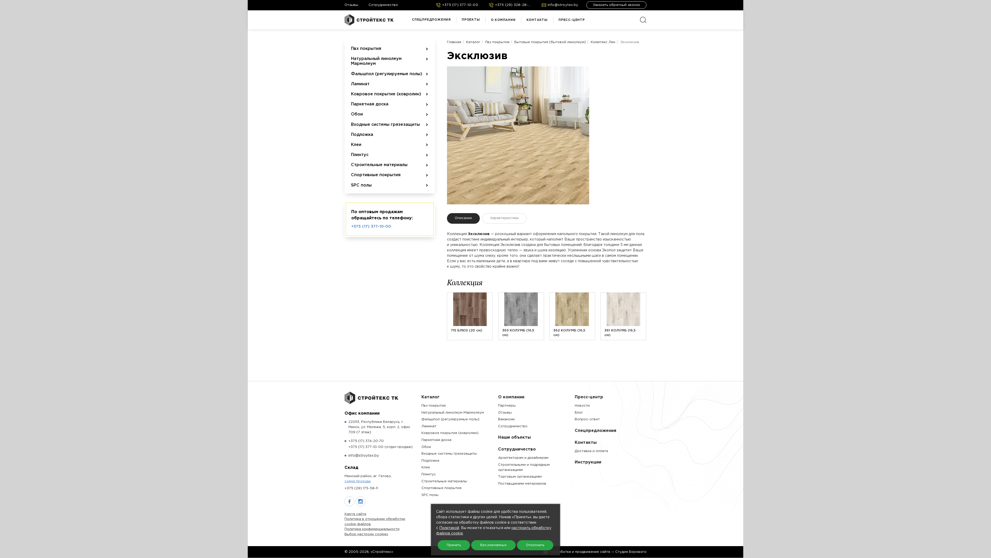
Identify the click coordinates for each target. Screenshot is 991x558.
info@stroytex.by (363, 455)
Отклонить (535, 545)
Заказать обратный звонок (616, 5)
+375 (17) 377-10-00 (371, 226)
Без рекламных (493, 545)
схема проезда (358, 481)
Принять (454, 545)
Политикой (449, 528)
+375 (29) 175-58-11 (361, 488)
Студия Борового (630, 552)
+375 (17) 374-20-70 (366, 441)
